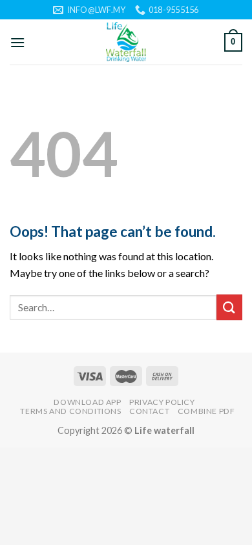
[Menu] (17, 42)
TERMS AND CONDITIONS (70, 411)
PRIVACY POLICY (162, 402)
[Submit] (229, 307)
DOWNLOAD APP (87, 402)
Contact (149, 411)
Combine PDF (206, 411)
